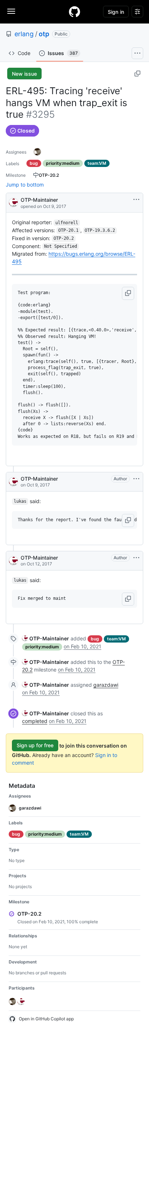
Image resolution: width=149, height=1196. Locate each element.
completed (34, 721)
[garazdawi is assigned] (37, 151)
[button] (128, 293)
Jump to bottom (25, 184)
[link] (45, 638)
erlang (24, 34)
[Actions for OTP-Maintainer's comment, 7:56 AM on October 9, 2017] (136, 479)
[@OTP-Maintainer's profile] (13, 202)
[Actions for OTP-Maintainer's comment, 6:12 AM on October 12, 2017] (136, 558)
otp (44, 34)
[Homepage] (74, 11)
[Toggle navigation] (11, 11)
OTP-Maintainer (39, 200)
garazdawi (105, 685)
